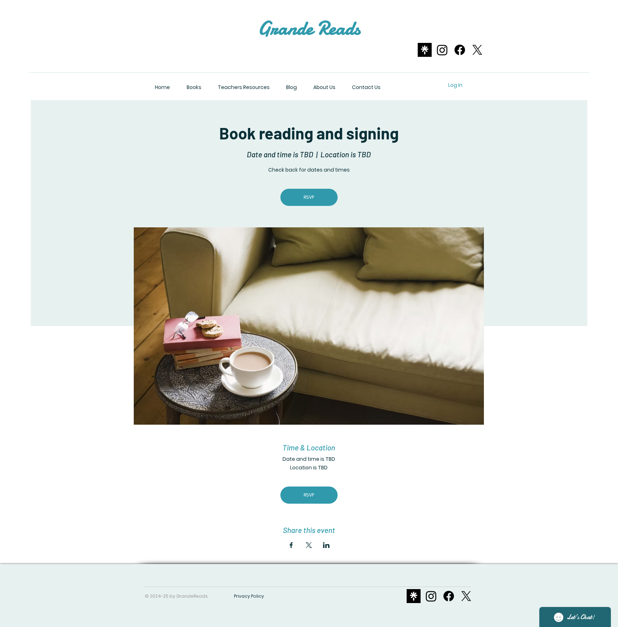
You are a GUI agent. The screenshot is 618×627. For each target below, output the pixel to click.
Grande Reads (309, 28)
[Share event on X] (308, 545)
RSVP (309, 197)
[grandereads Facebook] (460, 50)
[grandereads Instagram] (442, 50)
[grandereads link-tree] (425, 50)
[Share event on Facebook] (291, 545)
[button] (399, 85)
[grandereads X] (477, 50)
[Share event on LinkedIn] (326, 545)
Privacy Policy (249, 596)
